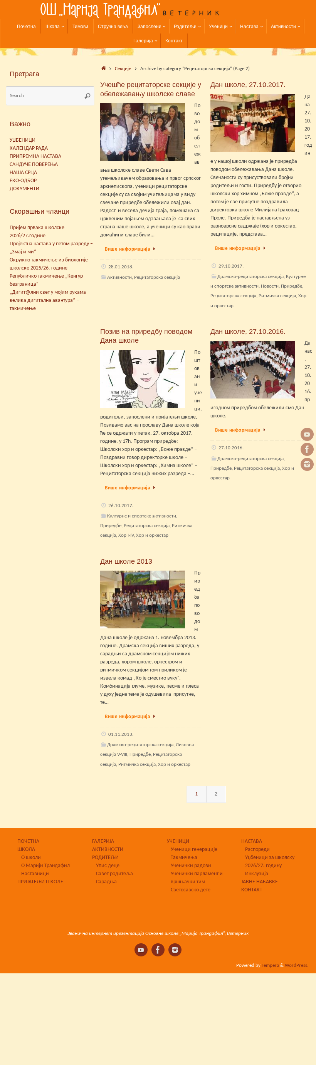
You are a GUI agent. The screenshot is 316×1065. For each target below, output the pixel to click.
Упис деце (107, 866)
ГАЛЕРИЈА (103, 841)
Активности (119, 277)
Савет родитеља (114, 874)
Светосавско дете (190, 890)
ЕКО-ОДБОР (23, 181)
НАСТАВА (251, 841)
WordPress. (296, 965)
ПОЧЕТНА (28, 841)
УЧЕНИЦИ (178, 841)
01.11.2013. (120, 734)
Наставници (35, 874)
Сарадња (106, 882)
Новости (270, 286)
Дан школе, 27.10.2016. (248, 331)
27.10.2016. (231, 448)
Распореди (257, 849)
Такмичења (184, 858)
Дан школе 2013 (126, 561)
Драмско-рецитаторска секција (250, 277)
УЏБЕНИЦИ (22, 140)
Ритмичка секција (277, 296)
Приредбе (291, 286)
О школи (31, 858)
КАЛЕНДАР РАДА (29, 148)
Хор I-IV (126, 535)
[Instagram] (307, 464)
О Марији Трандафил (45, 866)
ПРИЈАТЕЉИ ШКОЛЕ (40, 882)
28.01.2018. (120, 267)
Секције (123, 69)
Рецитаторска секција (157, 277)
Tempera (270, 965)
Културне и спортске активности (141, 516)
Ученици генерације (194, 849)
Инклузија (256, 874)
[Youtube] (307, 434)
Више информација (127, 249)
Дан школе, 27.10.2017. (248, 85)
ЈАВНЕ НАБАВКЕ (259, 882)
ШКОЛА (26, 849)
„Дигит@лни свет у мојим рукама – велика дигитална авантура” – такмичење (50, 300)
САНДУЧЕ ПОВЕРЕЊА (34, 164)
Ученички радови (191, 866)
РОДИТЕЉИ (105, 858)
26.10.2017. (120, 506)
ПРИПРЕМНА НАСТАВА (35, 156)
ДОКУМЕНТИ (24, 189)
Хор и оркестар (152, 535)
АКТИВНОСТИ (107, 849)
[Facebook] (307, 449)
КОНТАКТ (251, 890)
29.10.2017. (231, 266)
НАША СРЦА (23, 173)
